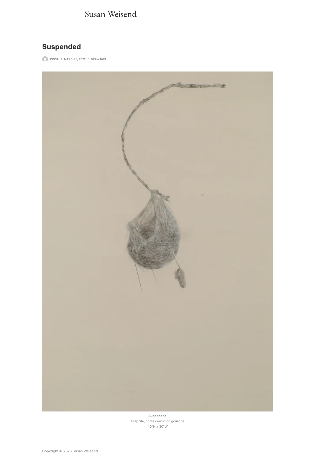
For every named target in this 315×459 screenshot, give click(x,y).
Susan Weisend (111, 14)
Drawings (98, 59)
